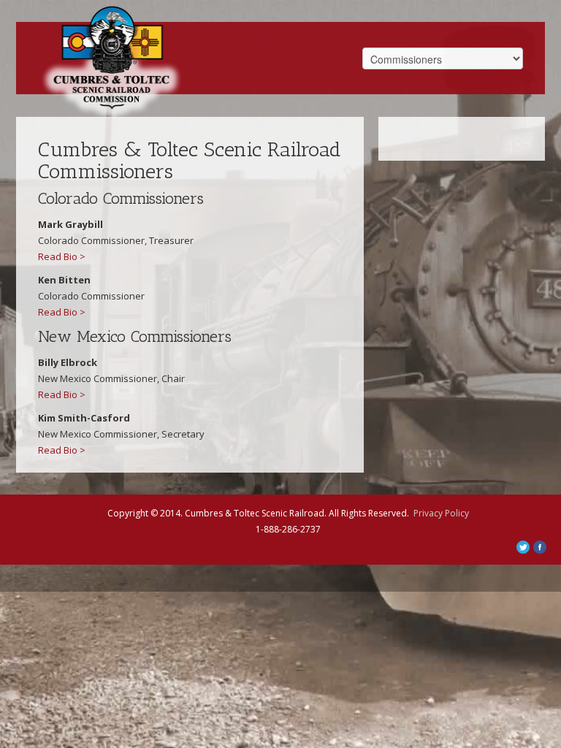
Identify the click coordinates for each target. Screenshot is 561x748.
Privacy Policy (441, 513)
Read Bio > (61, 256)
